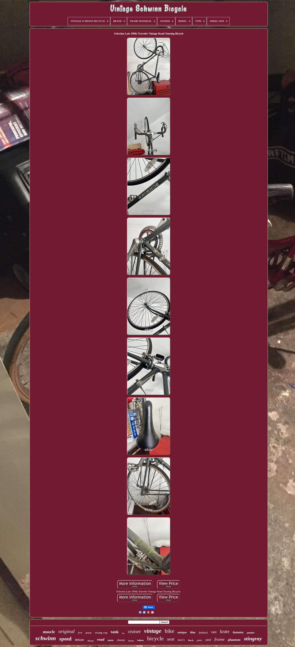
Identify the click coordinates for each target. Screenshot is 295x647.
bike (169, 631)
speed (65, 639)
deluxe (79, 640)
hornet (131, 641)
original (66, 631)
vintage (152, 631)
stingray (253, 639)
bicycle (155, 638)
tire (123, 633)
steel (208, 640)
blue (192, 632)
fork (80, 632)
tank (115, 632)
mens (111, 640)
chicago (90, 641)
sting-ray (101, 633)
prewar (89, 633)
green (199, 640)
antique (182, 632)
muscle (49, 632)
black (190, 640)
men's (181, 640)
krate (224, 631)
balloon (140, 640)
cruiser (134, 631)
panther (251, 632)
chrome (121, 640)
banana (238, 632)
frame (219, 639)
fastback (203, 632)
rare (214, 632)
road (100, 639)
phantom (234, 640)
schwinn (45, 638)
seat (170, 639)
